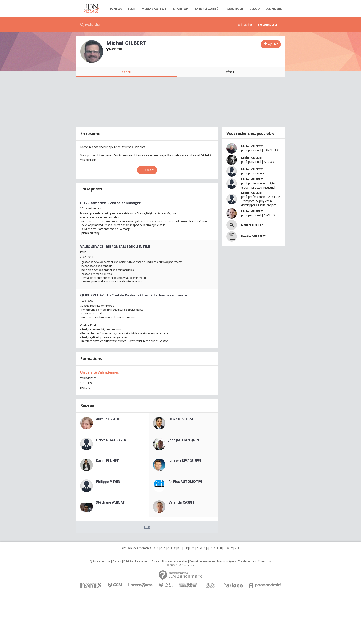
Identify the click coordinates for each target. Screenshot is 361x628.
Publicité (128, 561)
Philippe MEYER (108, 481)
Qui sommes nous (100, 561)
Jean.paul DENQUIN (184, 440)
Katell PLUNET (107, 460)
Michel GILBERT (252, 146)
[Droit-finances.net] (166, 585)
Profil (126, 72)
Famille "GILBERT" (253, 236)
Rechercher (93, 24)
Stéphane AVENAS (110, 502)
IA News (116, 8)
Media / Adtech (154, 8)
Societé (156, 561)
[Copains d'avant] (188, 585)
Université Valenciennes (99, 372)
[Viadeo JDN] (210, 585)
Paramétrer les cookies (202, 561)
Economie (274, 8)
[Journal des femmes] (90, 585)
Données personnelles (174, 561)
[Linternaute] (140, 585)
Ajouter (273, 44)
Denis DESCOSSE (181, 419)
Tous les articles (247, 561)
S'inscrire (245, 24)
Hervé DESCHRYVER (111, 440)
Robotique (234, 8)
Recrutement (142, 561)
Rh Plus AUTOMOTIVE (185, 481)
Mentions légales (226, 561)
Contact (116, 561)
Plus (147, 527)
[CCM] (115, 585)
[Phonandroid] (265, 585)
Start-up (180, 8)
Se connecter (268, 24)
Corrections (264, 561)
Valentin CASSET (182, 502)
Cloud (254, 8)
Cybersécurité (206, 8)
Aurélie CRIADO (108, 419)
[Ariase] (233, 585)
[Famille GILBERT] (231, 236)
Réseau (231, 72)
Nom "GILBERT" (252, 225)
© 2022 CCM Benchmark (180, 565)
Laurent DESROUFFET (185, 460)
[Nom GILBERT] (231, 225)
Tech (131, 8)
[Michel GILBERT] (91, 51)
